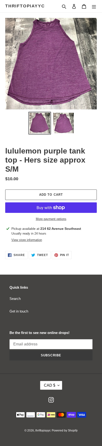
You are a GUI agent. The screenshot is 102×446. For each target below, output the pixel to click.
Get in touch (18, 311)
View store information (26, 240)
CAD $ (49, 385)
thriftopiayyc (25, 6)
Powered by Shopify (65, 430)
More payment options (51, 219)
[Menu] (94, 6)
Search (15, 299)
